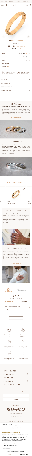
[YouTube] (19, 409)
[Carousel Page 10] (20, 40)
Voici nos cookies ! (6, 448)
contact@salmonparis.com (16, 413)
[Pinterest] (16, 409)
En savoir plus (17, 117)
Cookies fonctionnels (7, 446)
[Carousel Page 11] (21, 40)
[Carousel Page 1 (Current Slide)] (10, 40)
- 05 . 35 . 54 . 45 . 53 (16, 419)
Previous (3, 307)
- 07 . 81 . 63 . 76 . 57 (16, 421)
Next (29, 307)
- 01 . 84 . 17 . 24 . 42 (16, 416)
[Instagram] (8, 409)
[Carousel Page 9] (19, 40)
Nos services (8, 378)
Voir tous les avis (16, 318)
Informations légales (11, 385)
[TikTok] (23, 409)
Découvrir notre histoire (16, 226)
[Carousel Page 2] (11, 40)
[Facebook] (12, 409)
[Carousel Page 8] (18, 40)
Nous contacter (9, 371)
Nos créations (8, 381)
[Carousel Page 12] (22, 40)
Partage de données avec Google (10, 445)
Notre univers (8, 374)
